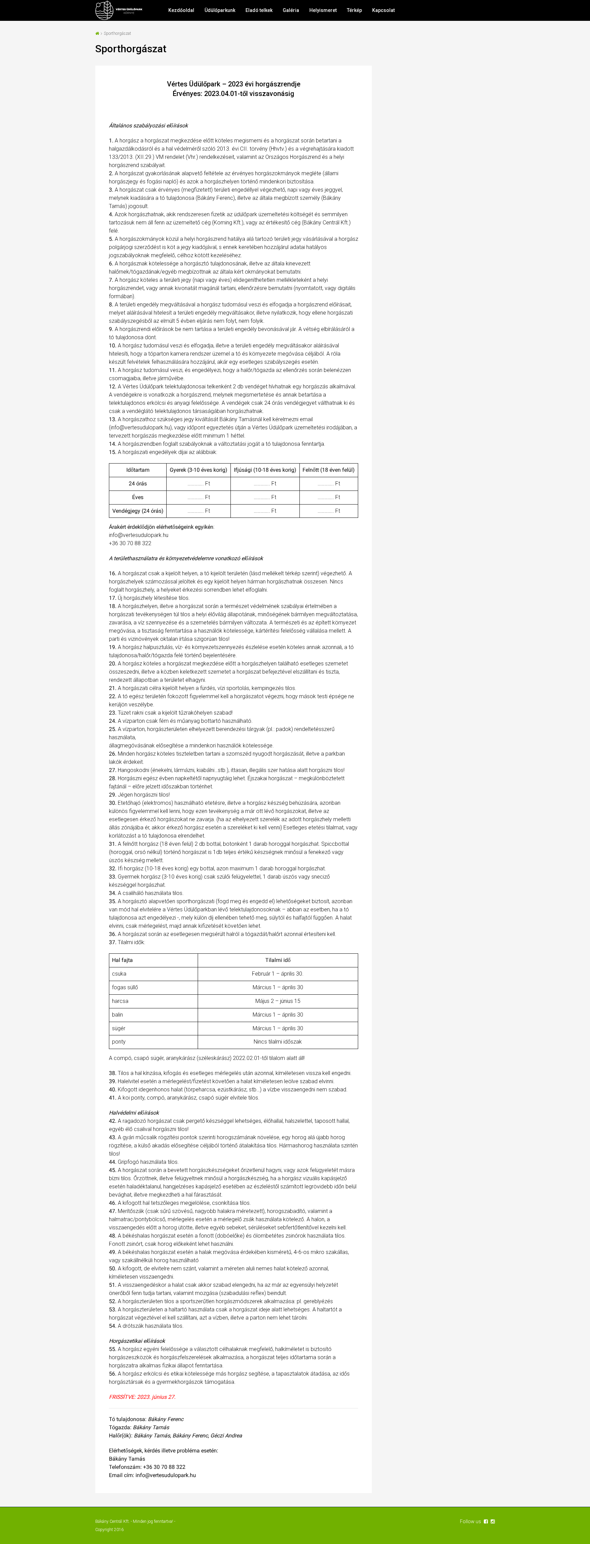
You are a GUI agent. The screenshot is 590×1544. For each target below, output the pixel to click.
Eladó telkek (258, 10)
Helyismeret (323, 10)
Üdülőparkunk (220, 10)
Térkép (354, 10)
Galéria (291, 10)
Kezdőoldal (181, 10)
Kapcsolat (383, 10)
